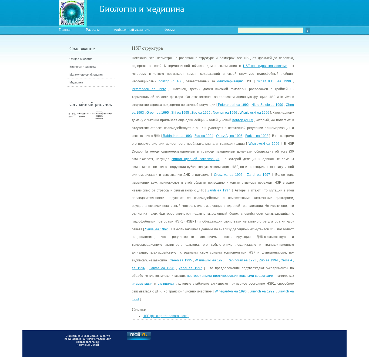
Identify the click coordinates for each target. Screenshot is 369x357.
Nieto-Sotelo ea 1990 (267, 105)
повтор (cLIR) (242, 120)
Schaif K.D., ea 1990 (273, 81)
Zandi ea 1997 (258, 175)
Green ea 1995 (157, 112)
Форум (170, 30)
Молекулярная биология (86, 74)
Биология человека (82, 66)
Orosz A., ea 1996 (229, 136)
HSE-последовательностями (265, 66)
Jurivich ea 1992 (262, 291)
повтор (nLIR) (170, 81)
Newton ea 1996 (225, 112)
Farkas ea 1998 (257, 136)
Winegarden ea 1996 (230, 291)
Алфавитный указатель (132, 30)
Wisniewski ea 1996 (254, 112)
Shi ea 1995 (180, 112)
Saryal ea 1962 (155, 229)
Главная (65, 30)
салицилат (166, 283)
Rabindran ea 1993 (177, 136)
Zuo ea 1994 (203, 136)
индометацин (142, 283)
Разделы (93, 30)
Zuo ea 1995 (201, 112)
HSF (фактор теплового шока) (166, 316)
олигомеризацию (230, 81)
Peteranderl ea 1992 (149, 89)
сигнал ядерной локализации (195, 159)
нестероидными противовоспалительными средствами (230, 276)
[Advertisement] (323, 142)
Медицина (76, 82)
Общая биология (80, 58)
